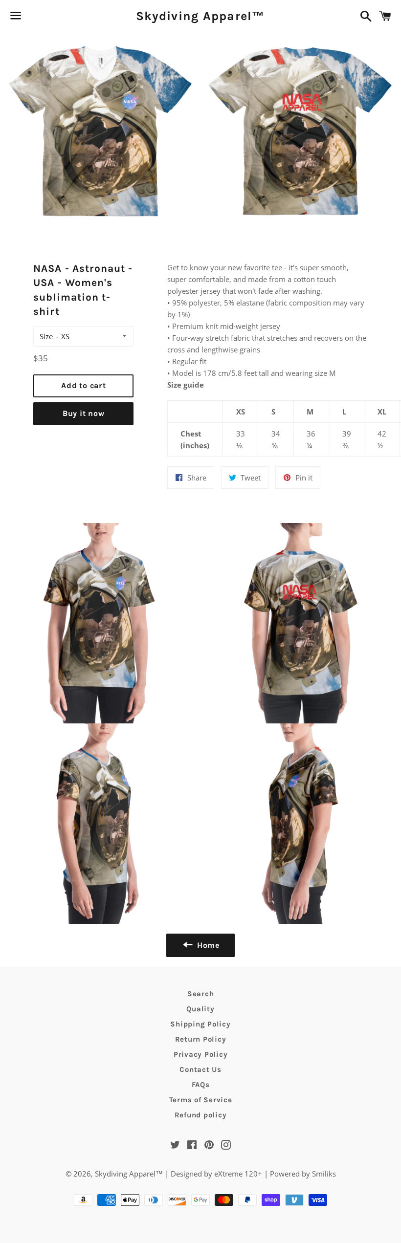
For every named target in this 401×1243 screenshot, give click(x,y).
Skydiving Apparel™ (200, 16)
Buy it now (84, 413)
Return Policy (200, 1039)
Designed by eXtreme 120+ (216, 1173)
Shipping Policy (200, 1024)
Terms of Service (200, 1099)
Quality (200, 1008)
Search (200, 993)
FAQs (201, 1084)
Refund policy (201, 1115)
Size (46, 336)
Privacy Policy (201, 1054)
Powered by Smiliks (303, 1173)
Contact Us (200, 1069)
